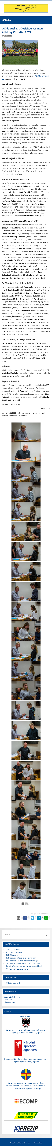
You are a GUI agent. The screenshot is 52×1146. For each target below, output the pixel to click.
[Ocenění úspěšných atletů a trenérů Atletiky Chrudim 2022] (26, 432)
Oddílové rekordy (13, 983)
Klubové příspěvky (14, 952)
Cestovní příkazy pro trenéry (18, 969)
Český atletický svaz (12, 997)
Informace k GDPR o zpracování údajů (22, 961)
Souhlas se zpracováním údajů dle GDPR (23, 963)
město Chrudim (26, 1016)
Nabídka (6, 20)
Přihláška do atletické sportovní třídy (21, 958)
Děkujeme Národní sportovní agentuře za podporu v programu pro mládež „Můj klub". (26, 1060)
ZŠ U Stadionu (9, 1002)
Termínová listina (13, 949)
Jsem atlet (8, 1000)
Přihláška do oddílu (14, 955)
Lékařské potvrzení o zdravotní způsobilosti (24, 966)
